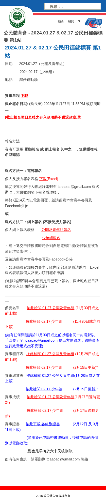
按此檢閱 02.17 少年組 (44, 321)
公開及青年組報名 (56, 230)
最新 (61, 21)
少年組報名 (51, 238)
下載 (24, 95)
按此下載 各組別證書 (43, 424)
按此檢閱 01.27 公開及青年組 (50, 308)
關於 (71, 21)
